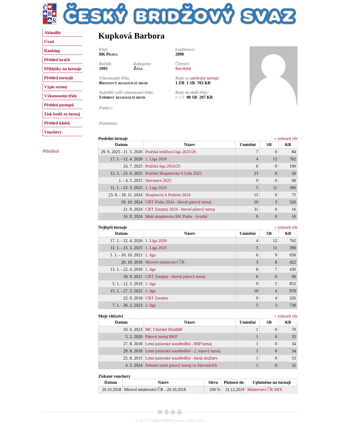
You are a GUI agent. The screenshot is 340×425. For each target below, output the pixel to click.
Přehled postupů (59, 105)
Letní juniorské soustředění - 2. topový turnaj (182, 351)
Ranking (52, 50)
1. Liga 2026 (156, 159)
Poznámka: (108, 123)
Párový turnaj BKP (161, 336)
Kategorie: (143, 63)
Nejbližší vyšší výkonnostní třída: (126, 92)
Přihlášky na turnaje (62, 68)
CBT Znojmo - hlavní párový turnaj (175, 276)
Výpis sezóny (55, 87)
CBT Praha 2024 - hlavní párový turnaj (178, 202)
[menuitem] (62, 33)
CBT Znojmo (156, 298)
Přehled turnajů (58, 78)
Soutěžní (183, 68)
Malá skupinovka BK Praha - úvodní (176, 216)
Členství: (182, 63)
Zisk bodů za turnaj (62, 114)
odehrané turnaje (204, 78)
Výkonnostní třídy (60, 96)
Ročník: (105, 63)
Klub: (104, 49)
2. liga (150, 305)
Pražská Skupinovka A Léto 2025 (173, 173)
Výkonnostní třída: (114, 78)
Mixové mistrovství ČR (165, 262)
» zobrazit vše (286, 138)
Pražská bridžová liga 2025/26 (170, 151)
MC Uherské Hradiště (163, 329)
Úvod (49, 41)
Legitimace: (185, 49)
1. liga (150, 255)
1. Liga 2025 (156, 187)
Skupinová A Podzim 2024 (167, 195)
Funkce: (106, 108)
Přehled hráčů (57, 59)
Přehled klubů (57, 123)
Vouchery (53, 132)
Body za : (197, 78)
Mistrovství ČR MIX (264, 389)
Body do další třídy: (192, 92)
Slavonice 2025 (158, 180)
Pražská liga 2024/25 (162, 166)
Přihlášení (50, 151)
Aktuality (52, 32)
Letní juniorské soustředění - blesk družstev (181, 358)
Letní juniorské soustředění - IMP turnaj (178, 343)
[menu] (62, 82)
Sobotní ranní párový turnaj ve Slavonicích (181, 365)
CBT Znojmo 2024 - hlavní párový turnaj (180, 209)
